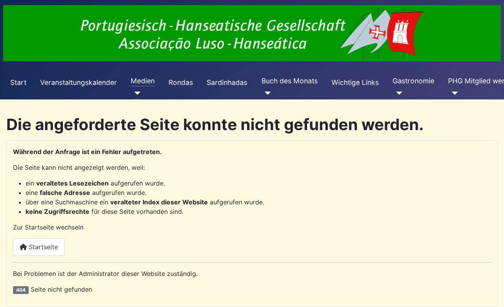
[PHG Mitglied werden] (453, 93)
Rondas (181, 82)
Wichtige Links (355, 82)
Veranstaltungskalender (78, 82)
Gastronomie (413, 81)
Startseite (42, 247)
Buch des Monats (289, 81)
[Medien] (136, 93)
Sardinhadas (227, 82)
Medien (143, 81)
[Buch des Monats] (266, 93)
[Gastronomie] (397, 93)
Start (18, 82)
